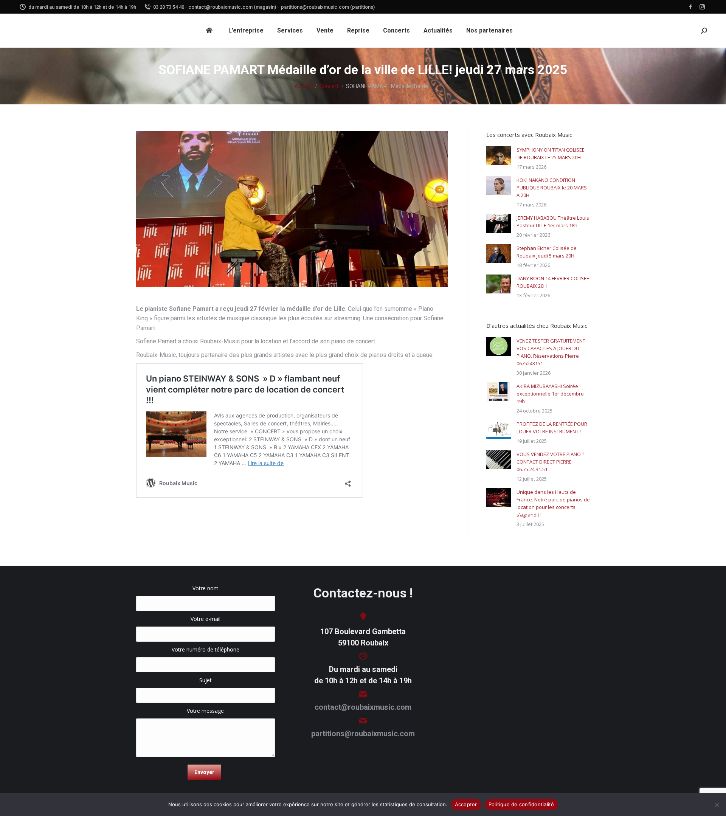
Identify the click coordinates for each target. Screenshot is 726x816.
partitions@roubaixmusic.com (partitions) (328, 7)
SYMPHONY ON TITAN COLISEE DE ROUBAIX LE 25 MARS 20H (551, 153)
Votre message (205, 710)
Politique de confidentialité (521, 804)
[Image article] (498, 155)
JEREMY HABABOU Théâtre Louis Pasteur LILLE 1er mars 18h (553, 221)
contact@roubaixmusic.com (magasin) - (233, 7)
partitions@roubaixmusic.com (363, 733)
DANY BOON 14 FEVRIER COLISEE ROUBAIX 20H (553, 282)
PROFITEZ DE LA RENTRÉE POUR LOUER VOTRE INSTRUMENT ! (552, 427)
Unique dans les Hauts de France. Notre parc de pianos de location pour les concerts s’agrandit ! (553, 503)
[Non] (716, 804)
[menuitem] (210, 30)
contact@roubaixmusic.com (363, 707)
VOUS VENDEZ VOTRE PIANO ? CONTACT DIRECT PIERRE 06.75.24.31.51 (550, 462)
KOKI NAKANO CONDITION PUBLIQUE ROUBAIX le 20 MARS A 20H (552, 188)
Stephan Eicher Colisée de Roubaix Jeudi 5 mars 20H (547, 252)
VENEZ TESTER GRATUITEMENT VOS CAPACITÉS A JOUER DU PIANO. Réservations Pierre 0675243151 (551, 352)
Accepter (466, 804)
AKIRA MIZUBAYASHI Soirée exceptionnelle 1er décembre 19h (550, 394)
